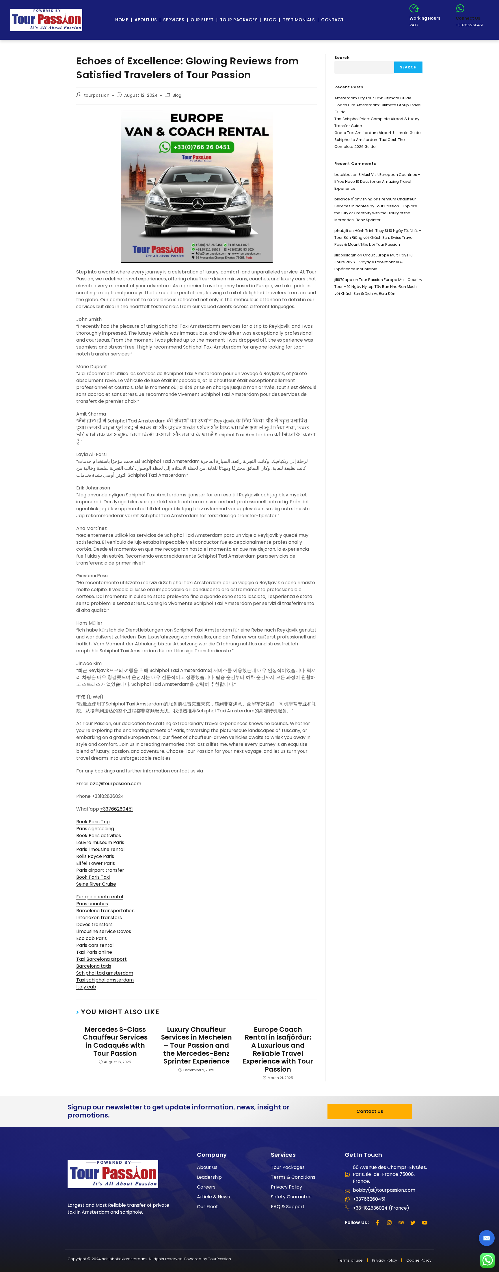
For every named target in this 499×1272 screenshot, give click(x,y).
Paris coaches (92, 903)
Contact (332, 20)
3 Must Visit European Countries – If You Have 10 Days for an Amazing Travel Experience (377, 181)
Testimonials (299, 20)
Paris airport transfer (100, 870)
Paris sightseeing (95, 828)
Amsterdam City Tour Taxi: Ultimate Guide (373, 98)
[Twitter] (413, 1222)
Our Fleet (202, 20)
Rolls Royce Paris (95, 856)
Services (173, 20)
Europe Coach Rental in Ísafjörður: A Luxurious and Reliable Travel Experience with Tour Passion (278, 1050)
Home (121, 20)
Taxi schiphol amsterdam (105, 980)
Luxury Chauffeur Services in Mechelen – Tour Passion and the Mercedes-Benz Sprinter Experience (196, 1046)
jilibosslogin (345, 255)
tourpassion (97, 95)
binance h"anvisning (353, 199)
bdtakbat (343, 174)
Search (341, 57)
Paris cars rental (94, 945)
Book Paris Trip (93, 821)
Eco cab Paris (91, 938)
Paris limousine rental (100, 849)
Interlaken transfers (99, 917)
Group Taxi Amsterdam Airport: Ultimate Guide (377, 132)
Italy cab (86, 987)
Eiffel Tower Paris (95, 863)
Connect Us (468, 18)
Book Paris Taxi (93, 877)
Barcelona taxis (93, 966)
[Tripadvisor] (401, 1222)
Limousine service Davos (103, 931)
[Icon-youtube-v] (425, 1222)
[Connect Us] (460, 8)
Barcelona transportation (105, 910)
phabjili (341, 230)
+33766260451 (116, 809)
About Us (146, 20)
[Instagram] (389, 1222)
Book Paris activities (98, 835)
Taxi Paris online (94, 952)
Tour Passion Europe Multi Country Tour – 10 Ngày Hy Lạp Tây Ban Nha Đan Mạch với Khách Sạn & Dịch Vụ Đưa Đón (378, 286)
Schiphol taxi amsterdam (104, 973)
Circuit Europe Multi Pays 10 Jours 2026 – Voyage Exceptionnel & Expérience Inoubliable (373, 262)
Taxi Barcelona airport (101, 959)
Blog (270, 20)
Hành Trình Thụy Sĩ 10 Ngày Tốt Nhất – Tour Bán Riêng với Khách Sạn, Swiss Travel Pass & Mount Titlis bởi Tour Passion (377, 237)
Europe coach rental (99, 896)
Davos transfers (94, 924)
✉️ (487, 1238)
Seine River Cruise (96, 884)
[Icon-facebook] (377, 1222)
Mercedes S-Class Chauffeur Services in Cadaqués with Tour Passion (115, 1041)
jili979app (343, 279)
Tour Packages (239, 20)
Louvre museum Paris (100, 842)
